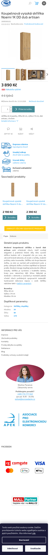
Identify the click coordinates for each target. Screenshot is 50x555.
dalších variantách (24, 283)
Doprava (4, 335)
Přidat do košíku (25, 109)
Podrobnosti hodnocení (33, 24)
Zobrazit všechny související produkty (25, 228)
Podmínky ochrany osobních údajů (14, 355)
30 (15, 309)
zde (33, 533)
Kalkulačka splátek (13, 89)
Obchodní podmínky (9, 338)
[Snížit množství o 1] (10, 110)
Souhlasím (35, 548)
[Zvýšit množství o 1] (10, 107)
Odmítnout (12, 548)
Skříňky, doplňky (21, 306)
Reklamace (5, 348)
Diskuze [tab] (13, 236)
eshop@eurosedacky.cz (25, 399)
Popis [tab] (6, 236)
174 (15, 316)
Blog (3, 351)
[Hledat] (30, 3)
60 (15, 312)
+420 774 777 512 (25, 394)
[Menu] (44, 3)
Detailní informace (8, 121)
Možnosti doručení (36, 101)
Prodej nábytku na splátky (11, 345)
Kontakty (5, 341)
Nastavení (24, 540)
